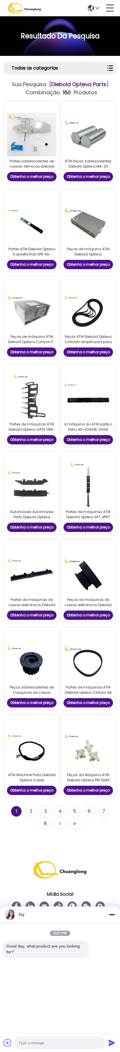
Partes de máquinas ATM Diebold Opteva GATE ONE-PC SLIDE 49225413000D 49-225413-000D (32, 432)
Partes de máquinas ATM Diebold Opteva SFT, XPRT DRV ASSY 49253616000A (88, 517)
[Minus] (111, 914)
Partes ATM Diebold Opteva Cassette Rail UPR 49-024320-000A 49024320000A (31, 256)
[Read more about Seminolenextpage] (60, 823)
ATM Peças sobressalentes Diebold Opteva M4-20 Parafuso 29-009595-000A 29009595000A (88, 169)
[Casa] (60, 877)
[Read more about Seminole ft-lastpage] (74, 823)
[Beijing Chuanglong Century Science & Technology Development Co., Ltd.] (24, 8)
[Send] (112, 1042)
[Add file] (7, 1042)
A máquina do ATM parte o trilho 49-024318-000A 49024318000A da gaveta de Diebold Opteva (88, 432)
